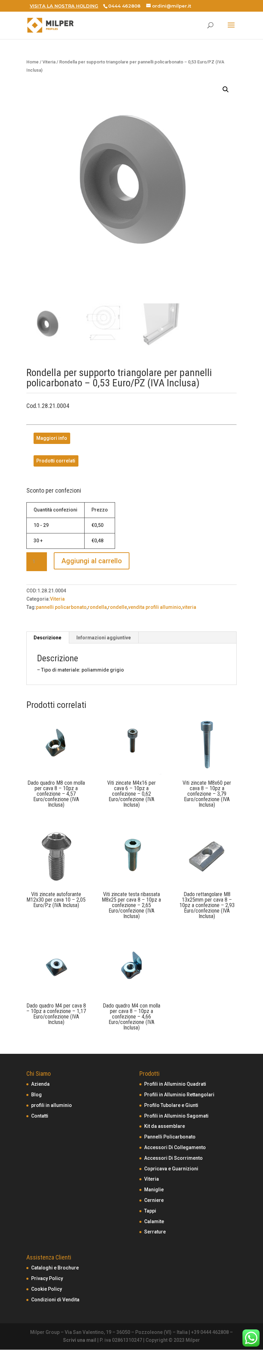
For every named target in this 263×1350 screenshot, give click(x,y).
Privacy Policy (47, 1278)
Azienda (40, 1084)
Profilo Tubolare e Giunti (171, 1105)
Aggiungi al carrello (91, 561)
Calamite (154, 1221)
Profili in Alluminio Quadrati (175, 1084)
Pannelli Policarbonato (170, 1137)
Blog (36, 1094)
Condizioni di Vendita (55, 1299)
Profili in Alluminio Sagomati (176, 1116)
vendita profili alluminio (154, 607)
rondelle (117, 607)
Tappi (150, 1211)
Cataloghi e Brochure (55, 1267)
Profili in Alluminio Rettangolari (179, 1094)
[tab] (47, 637)
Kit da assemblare (164, 1126)
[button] (226, 89)
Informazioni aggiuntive (103, 637)
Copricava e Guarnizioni (171, 1168)
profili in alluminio (51, 1105)
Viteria (48, 61)
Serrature (155, 1231)
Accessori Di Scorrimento (173, 1158)
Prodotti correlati (55, 460)
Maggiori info (51, 438)
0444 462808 (124, 6)
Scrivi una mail (79, 1340)
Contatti (39, 1116)
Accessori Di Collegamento (175, 1147)
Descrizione (47, 637)
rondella (97, 607)
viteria (189, 607)
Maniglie (154, 1189)
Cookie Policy (46, 1289)
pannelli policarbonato (61, 607)
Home (32, 61)
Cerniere (154, 1200)
